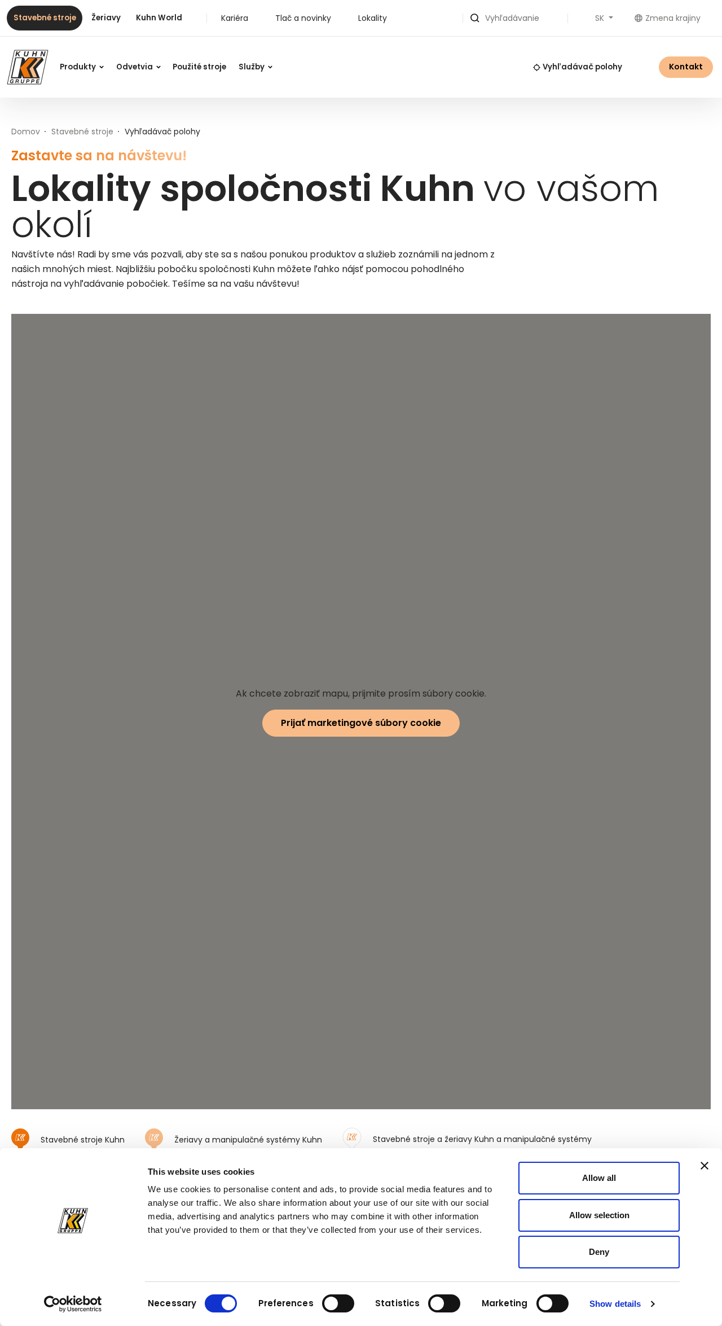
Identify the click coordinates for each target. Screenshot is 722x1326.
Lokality (372, 18)
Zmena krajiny (673, 18)
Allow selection (599, 1215)
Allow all (599, 1178)
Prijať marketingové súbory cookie (361, 722)
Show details (615, 1304)
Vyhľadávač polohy (582, 67)
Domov (25, 131)
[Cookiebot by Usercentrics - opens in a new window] (73, 1304)
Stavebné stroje (45, 17)
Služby (252, 67)
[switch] (338, 1303)
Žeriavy (106, 17)
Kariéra (234, 18)
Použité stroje (199, 67)
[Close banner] (704, 1166)
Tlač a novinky (303, 18)
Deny (599, 1252)
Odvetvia (135, 67)
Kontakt (686, 66)
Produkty (79, 67)
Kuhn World (159, 17)
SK (600, 18)
